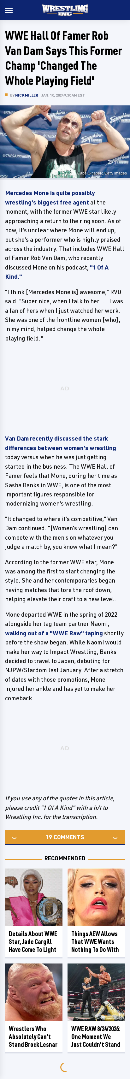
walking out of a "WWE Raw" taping (54, 633)
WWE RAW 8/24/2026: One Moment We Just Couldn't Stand (95, 1036)
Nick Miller (26, 95)
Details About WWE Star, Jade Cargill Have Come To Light (33, 941)
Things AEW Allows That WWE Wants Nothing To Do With (95, 941)
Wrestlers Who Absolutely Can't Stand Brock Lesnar (33, 1036)
